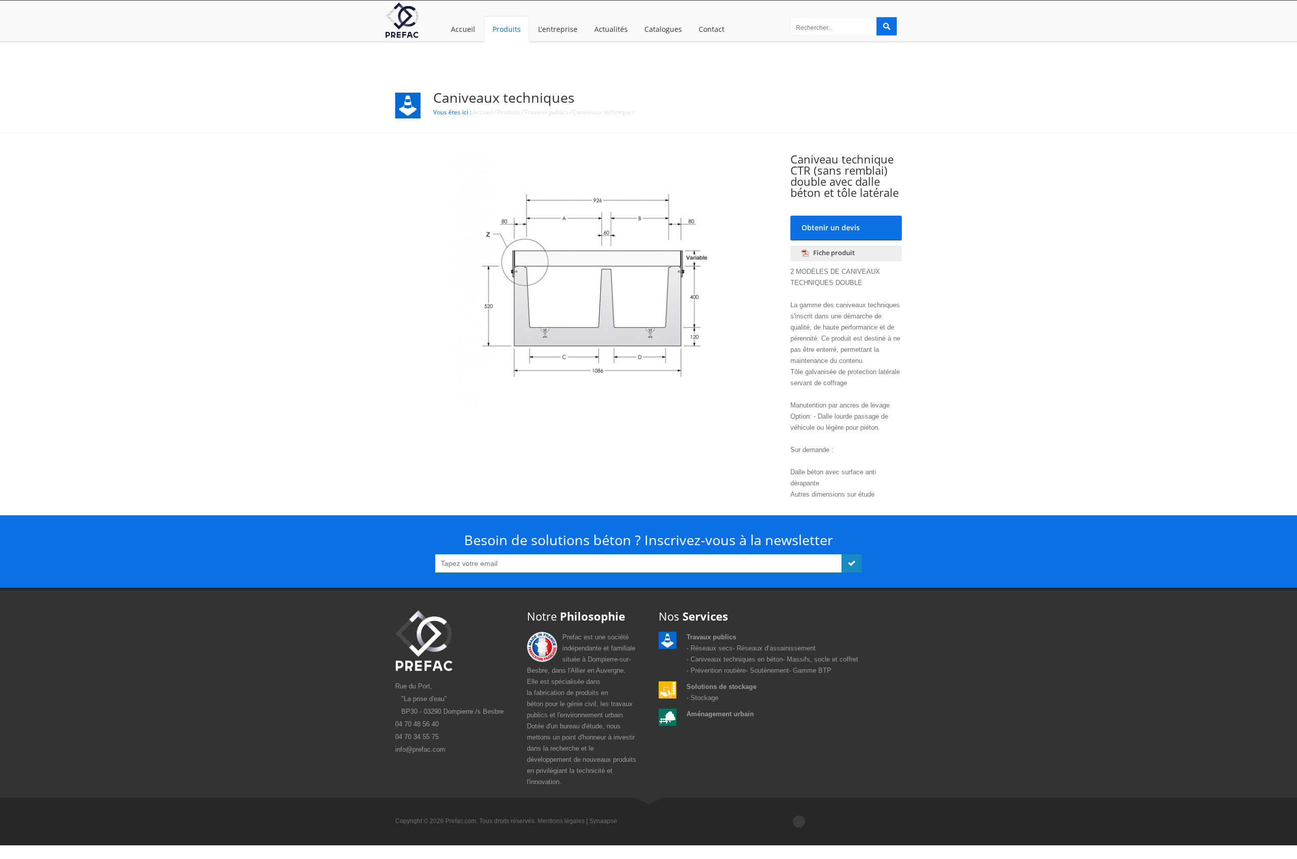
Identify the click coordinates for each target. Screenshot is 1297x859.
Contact (711, 29)
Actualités (611, 29)
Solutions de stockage (721, 686)
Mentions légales (561, 821)
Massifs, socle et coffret (822, 659)
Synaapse (603, 821)
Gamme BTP (812, 670)
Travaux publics (546, 112)
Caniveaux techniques (603, 112)
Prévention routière (718, 670)
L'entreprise (558, 29)
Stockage (704, 698)
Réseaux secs (712, 648)
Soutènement (769, 670)
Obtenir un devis (831, 227)
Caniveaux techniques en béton (737, 659)
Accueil (463, 29)
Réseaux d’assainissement (776, 648)
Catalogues (663, 29)
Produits (506, 29)
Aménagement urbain (720, 714)
